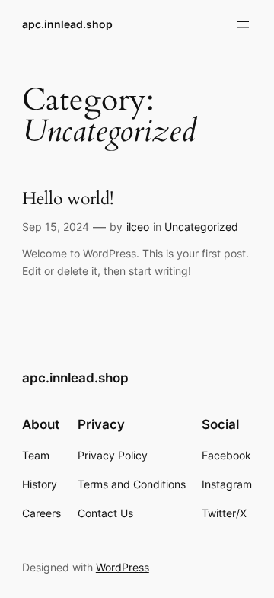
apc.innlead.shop (67, 24)
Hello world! (67, 199)
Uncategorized (201, 226)
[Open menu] (243, 24)
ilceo (137, 226)
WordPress (122, 567)
